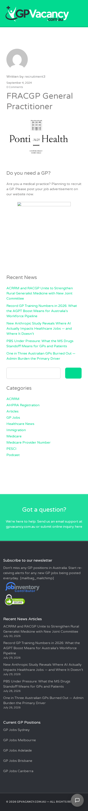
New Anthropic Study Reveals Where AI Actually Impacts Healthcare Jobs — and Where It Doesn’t (39, 328)
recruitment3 (35, 76)
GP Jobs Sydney (16, 730)
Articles (12, 411)
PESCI (11, 449)
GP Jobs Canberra (18, 771)
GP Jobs (13, 417)
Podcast (13, 455)
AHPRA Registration (23, 405)
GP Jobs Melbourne (19, 740)
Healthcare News (20, 424)
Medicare (14, 436)
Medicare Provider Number (28, 442)
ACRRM (12, 399)
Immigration (16, 430)
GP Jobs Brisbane (17, 761)
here (78, 526)
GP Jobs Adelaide (17, 750)
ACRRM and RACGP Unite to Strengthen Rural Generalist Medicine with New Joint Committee (39, 293)
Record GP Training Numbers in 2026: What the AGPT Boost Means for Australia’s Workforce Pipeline (41, 311)
